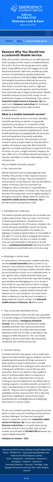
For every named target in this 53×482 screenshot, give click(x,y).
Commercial (29, 459)
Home (9, 40)
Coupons (26, 462)
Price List (29, 465)
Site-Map (38, 465)
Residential (17, 459)
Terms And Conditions (14, 465)
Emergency (16, 462)
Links (46, 465)
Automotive (41, 459)
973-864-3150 (26, 17)
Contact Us (36, 462)
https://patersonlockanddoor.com (35, 453)
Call (27, 478)
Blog (19, 40)
